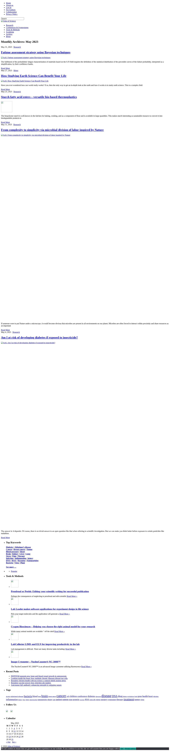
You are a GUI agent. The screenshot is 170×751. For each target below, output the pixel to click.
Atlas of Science (13, 746)
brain (44, 696)
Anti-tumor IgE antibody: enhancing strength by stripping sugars (36, 685)
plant (70, 700)
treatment (129, 699)
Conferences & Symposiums (17, 27)
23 (10, 737)
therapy (119, 699)
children (73, 696)
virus (142, 700)
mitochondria (33, 699)
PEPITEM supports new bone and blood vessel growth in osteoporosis (38, 676)
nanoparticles (42, 700)
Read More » (72, 596)
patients (65, 699)
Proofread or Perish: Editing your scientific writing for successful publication (50, 591)
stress (98, 700)
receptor (82, 699)
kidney (20, 699)
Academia (10, 32)
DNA (114, 696)
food (135, 696)
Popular (14, 571)
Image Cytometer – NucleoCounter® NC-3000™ (35, 661)
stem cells (93, 700)
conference (82, 696)
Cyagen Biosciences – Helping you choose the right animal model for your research (53, 626)
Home (8, 3)
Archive (9, 34)
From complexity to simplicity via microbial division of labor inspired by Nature (52, 129)
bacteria (28, 696)
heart (150, 696)
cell (68, 696)
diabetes (91, 696)
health (145, 696)
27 (20, 737)
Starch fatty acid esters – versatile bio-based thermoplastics (39, 97)
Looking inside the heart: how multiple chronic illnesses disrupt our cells (39, 678)
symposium (112, 700)
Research (9, 25)
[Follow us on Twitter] (13, 712)
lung (27, 700)
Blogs (8, 36)
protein (76, 699)
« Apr (8, 742)
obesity (49, 700)
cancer (61, 696)
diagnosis (98, 696)
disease (106, 696)
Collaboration (11, 12)
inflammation (12, 699)
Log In (8, 7)
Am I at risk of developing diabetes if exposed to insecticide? (39, 337)
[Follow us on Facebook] (8, 712)
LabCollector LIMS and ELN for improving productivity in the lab (45, 644)
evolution (130, 696)
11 (15, 731)
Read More (5, 68)
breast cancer (52, 696)
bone (39, 696)
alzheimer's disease (17, 696)
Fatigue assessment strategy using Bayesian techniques (35, 52)
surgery (104, 699)
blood (35, 696)
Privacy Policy (11, 14)
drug (120, 696)
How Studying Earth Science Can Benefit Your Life (33, 75)
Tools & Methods (13, 30)
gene (140, 696)
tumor (137, 699)
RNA (87, 699)
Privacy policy (130, 749)
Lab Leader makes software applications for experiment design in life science (50, 609)
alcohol (8, 696)
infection (155, 696)
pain (54, 700)
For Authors (10, 10)
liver (24, 699)
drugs (125, 696)
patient (59, 699)
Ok (122, 749)
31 (12, 739)
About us (9, 5)
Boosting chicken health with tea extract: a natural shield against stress (38, 681)
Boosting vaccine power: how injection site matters (31, 683)
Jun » (14, 742)
